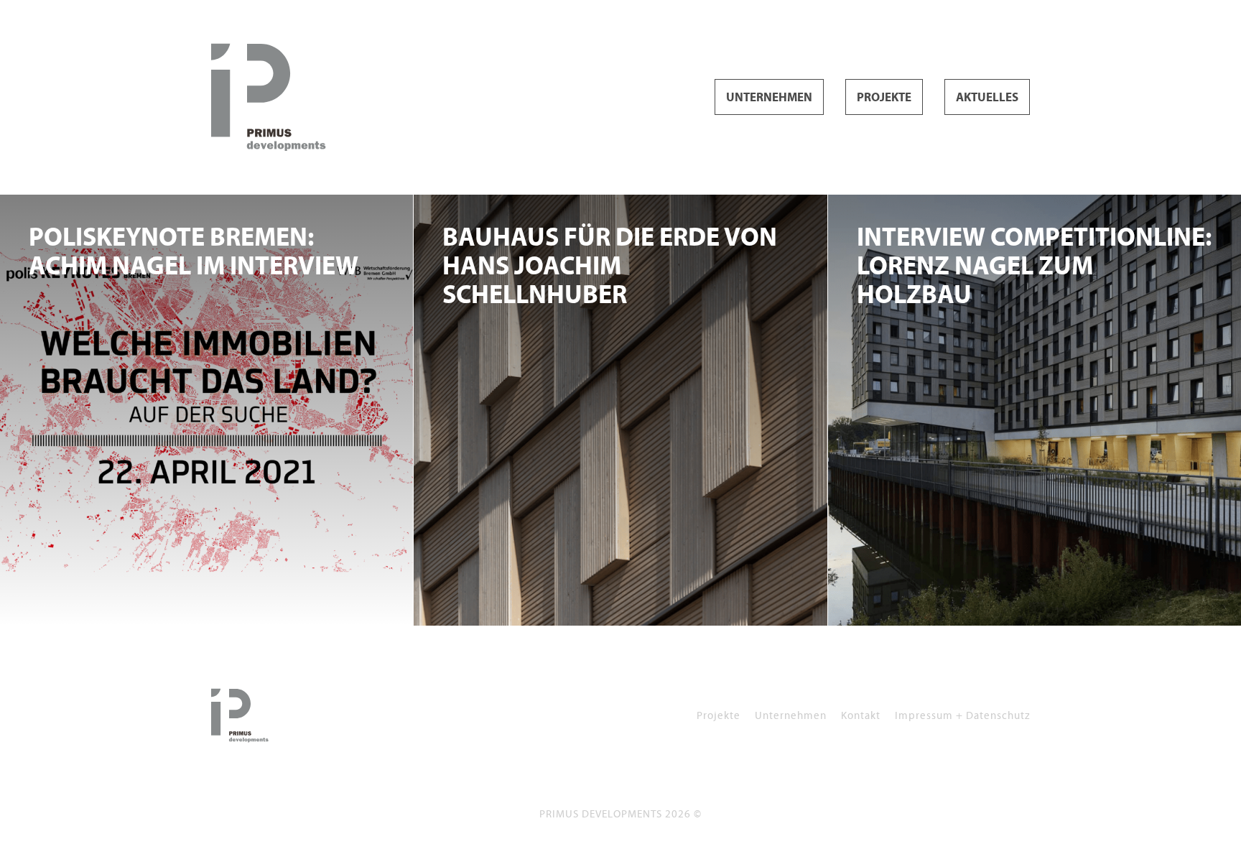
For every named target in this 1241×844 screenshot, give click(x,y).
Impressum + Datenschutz (962, 715)
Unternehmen (769, 98)
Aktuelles (987, 98)
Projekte (884, 98)
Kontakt (860, 715)
